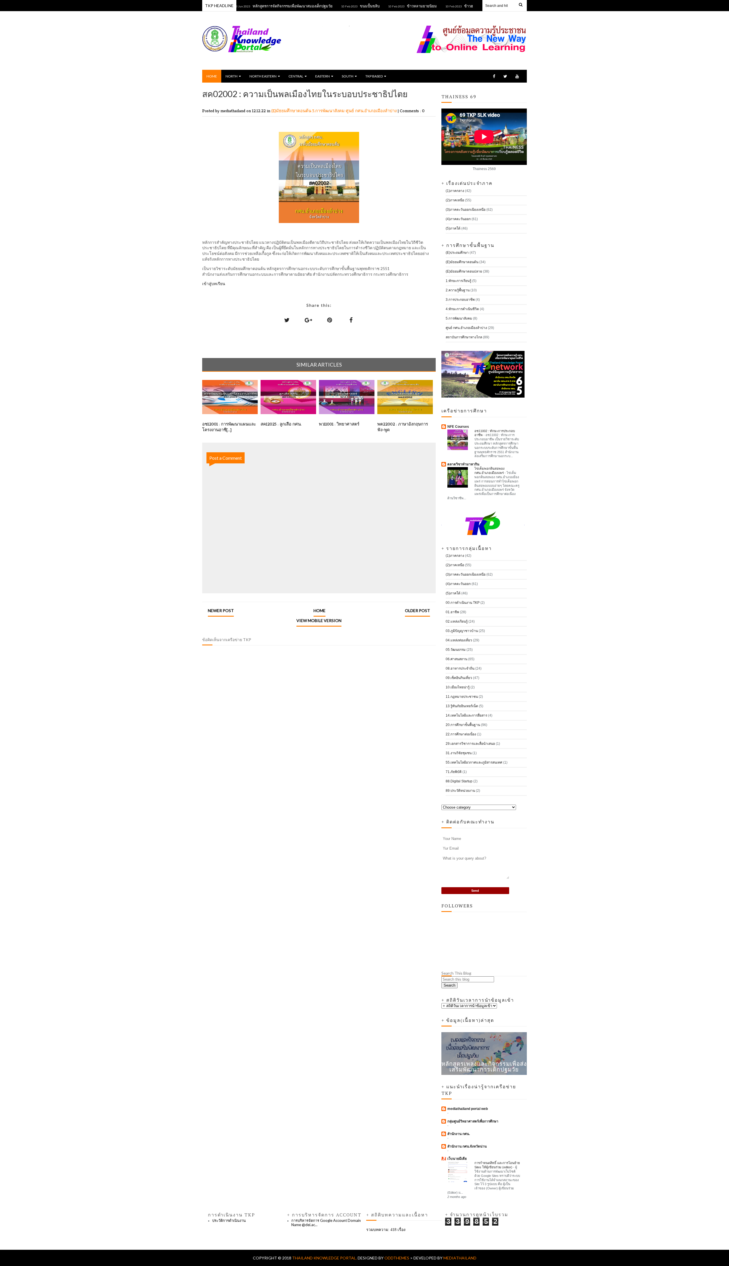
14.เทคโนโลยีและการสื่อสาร (466, 715)
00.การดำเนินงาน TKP (463, 603)
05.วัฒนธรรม (456, 650)
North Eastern (263, 76)
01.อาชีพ (452, 612)
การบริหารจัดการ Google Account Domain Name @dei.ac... (326, 1222)
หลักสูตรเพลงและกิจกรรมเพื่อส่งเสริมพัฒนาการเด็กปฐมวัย (484, 1066)
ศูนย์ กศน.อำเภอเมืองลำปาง (372, 110)
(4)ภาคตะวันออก (458, 219)
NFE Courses (458, 427)
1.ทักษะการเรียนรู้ (458, 281)
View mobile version (318, 620)
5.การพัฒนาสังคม (329, 110)
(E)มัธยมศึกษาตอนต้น (291, 110)
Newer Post (221, 610)
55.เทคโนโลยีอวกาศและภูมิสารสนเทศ (474, 762)
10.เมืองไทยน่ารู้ (458, 687)
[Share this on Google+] (308, 320)
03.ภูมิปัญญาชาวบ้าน (462, 631)
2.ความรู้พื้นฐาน (458, 290)
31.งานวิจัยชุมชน (459, 753)
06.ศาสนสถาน (456, 659)
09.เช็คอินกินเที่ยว (459, 678)
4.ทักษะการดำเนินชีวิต (462, 309)
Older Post (417, 610)
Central (295, 76)
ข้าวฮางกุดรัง (450, 6)
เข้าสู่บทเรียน (213, 283)
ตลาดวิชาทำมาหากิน (463, 464)
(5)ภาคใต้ (453, 228)
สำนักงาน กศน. (458, 1134)
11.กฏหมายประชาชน (462, 697)
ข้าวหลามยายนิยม (397, 6)
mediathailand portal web (467, 1109)
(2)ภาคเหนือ (455, 200)
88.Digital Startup (459, 781)
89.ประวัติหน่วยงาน (460, 791)
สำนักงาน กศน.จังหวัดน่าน (467, 1146)
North (231, 76)
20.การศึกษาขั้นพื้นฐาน (463, 725)
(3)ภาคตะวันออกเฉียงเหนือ (466, 210)
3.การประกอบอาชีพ (460, 300)
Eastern (322, 76)
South (347, 76)
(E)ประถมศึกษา (457, 253)
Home (211, 76)
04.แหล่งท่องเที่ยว (459, 640)
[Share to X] (287, 320)
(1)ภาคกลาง (455, 191)
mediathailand (459, 1257)
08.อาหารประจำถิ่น (460, 668)
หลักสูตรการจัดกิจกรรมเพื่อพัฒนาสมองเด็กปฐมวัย (268, 6)
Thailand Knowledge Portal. (325, 1257)
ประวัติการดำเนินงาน (229, 1220)
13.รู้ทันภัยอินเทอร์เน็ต (462, 706)
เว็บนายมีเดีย (457, 1159)
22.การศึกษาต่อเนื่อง (461, 734)
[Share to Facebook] (351, 320)
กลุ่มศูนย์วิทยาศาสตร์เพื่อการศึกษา (472, 1121)
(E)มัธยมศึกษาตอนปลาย (464, 271)
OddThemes (396, 1257)
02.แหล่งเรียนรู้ (457, 621)
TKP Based (374, 76)
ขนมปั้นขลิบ (345, 6)
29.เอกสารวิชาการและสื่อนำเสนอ (470, 744)
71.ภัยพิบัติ (454, 772)
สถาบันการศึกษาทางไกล (464, 337)
